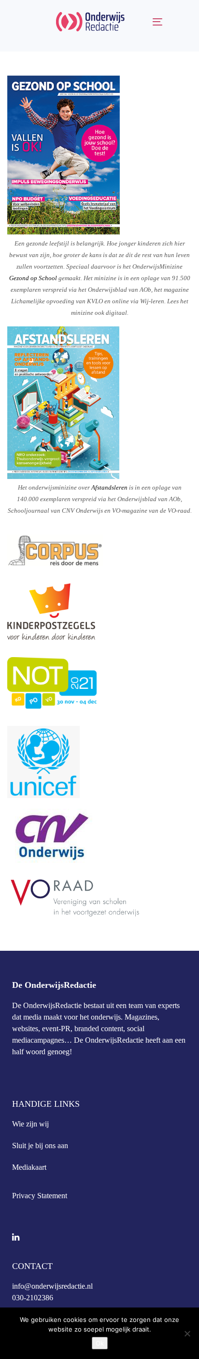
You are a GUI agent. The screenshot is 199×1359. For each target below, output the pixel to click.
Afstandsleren (109, 487)
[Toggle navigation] (147, 22)
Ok (100, 1343)
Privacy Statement (39, 1195)
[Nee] (187, 1333)
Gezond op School (33, 278)
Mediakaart (29, 1167)
